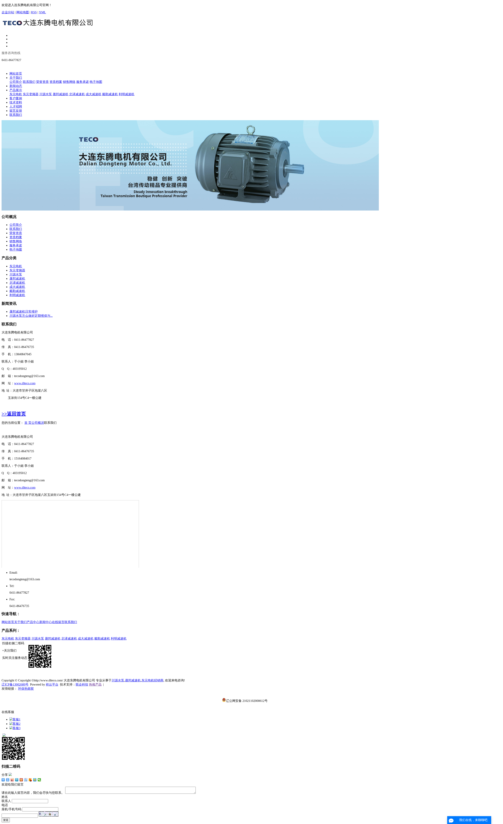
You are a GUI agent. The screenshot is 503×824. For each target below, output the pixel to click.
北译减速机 (77, 94)
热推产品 (95, 684)
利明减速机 (126, 94)
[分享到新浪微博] (12, 779)
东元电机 (15, 94)
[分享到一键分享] (7, 779)
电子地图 (96, 81)
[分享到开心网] (21, 779)
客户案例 (15, 98)
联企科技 (82, 684)
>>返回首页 (14, 413)
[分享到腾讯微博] (16, 779)
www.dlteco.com (24, 383)
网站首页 (15, 73)
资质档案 (56, 81)
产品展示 (15, 90)
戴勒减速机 (110, 94)
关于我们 (15, 77)
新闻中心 (45, 622)
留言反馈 (15, 110)
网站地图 (22, 12)
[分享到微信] (39, 779)
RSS (34, 12)
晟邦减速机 (60, 94)
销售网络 (69, 81)
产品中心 (33, 622)
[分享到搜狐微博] (30, 779)
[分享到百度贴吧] (26, 779)
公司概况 (37, 422)
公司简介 (15, 81)
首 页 (27, 422)
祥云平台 (52, 684)
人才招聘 (15, 106)
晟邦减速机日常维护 (23, 311)
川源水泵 (45, 94)
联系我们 (29, 81)
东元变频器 (31, 94)
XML (42, 12)
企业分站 (8, 12)
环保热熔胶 (26, 688)
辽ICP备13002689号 (15, 684)
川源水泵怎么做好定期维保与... (31, 315)
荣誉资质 (42, 81)
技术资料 (15, 102)
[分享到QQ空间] (35, 779)
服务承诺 (82, 81)
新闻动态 (15, 86)
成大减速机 (93, 94)
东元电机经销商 (152, 680)
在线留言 (58, 622)
